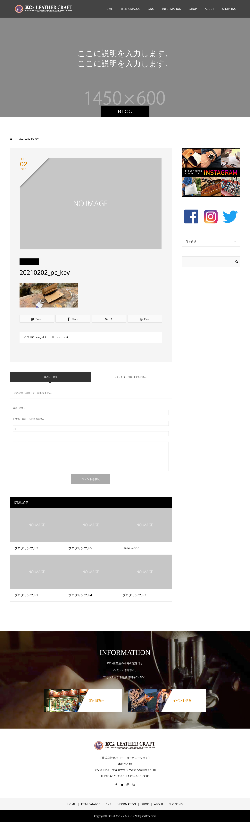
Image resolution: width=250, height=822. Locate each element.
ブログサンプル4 (80, 595)
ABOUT (209, 9)
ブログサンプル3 (134, 595)
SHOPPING (229, 9)
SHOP (193, 9)
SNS (151, 9)
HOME (108, 9)
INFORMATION (171, 9)
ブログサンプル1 (26, 595)
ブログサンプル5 (80, 548)
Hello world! (131, 548)
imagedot (41, 337)
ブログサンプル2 (26, 548)
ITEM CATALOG (130, 9)
